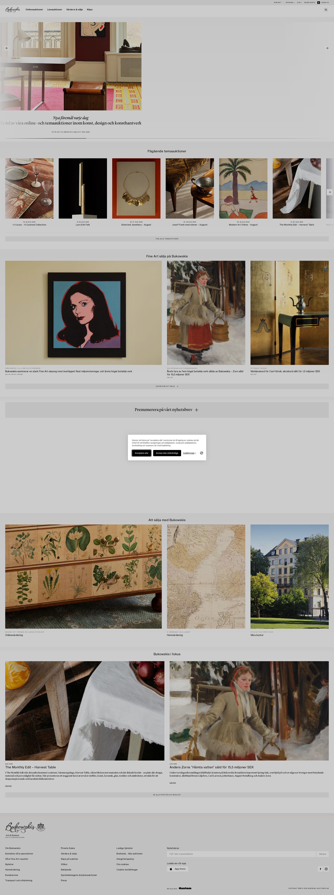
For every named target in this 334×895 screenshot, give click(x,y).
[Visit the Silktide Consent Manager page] (201, 453)
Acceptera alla (141, 452)
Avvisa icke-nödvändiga (167, 452)
